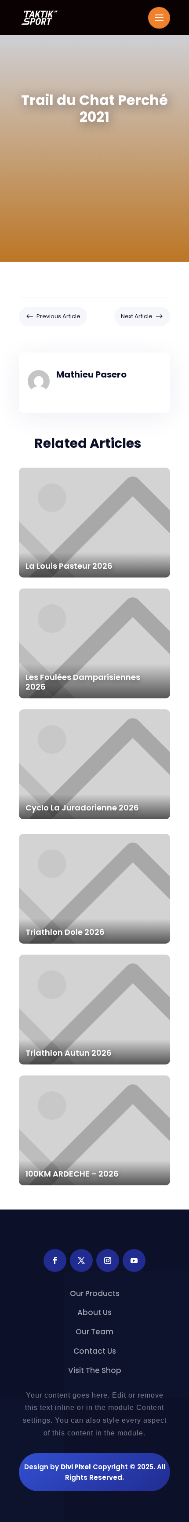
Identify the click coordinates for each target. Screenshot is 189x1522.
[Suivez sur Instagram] (107, 1260)
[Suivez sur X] (81, 1260)
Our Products (95, 1294)
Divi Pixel (76, 1466)
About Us (94, 1313)
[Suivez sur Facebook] (55, 1260)
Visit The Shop (94, 1371)
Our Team (94, 1332)
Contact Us (94, 1351)
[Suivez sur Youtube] (134, 1260)
